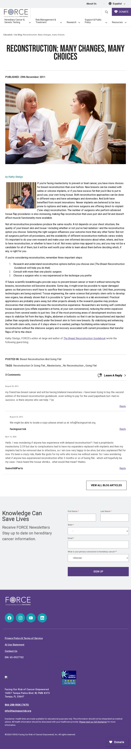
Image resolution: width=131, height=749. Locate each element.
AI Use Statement (14, 644)
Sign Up (98, 571)
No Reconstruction (73, 365)
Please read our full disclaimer (93, 722)
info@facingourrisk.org (18, 710)
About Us (91, 3)
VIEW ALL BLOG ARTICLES (106, 485)
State (71, 525)
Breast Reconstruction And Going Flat (40, 359)
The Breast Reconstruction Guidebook (84, 338)
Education (8, 35)
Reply (122, 406)
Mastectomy (54, 365)
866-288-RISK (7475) (17, 704)
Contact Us (11, 651)
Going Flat (91, 365)
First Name (73, 511)
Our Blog (18, 35)
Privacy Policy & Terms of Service (24, 638)
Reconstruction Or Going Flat (29, 365)
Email (71, 538)
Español (117, 3)
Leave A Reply (113, 375)
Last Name (105, 511)
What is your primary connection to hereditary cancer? (92, 552)
